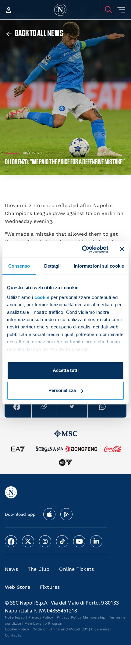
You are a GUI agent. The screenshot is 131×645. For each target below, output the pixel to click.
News (11, 569)
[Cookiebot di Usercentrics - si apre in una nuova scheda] (82, 249)
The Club (39, 569)
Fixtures (50, 587)
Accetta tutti (66, 370)
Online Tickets (76, 569)
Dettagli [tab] (52, 266)
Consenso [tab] (19, 266)
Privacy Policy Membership (81, 617)
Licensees (100, 629)
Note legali (15, 617)
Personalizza (62, 390)
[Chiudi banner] (122, 249)
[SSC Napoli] (60, 10)
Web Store (17, 587)
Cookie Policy (17, 629)
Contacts (13, 635)
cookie (41, 297)
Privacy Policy (40, 617)
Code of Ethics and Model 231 (60, 629)
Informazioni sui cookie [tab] (99, 266)
